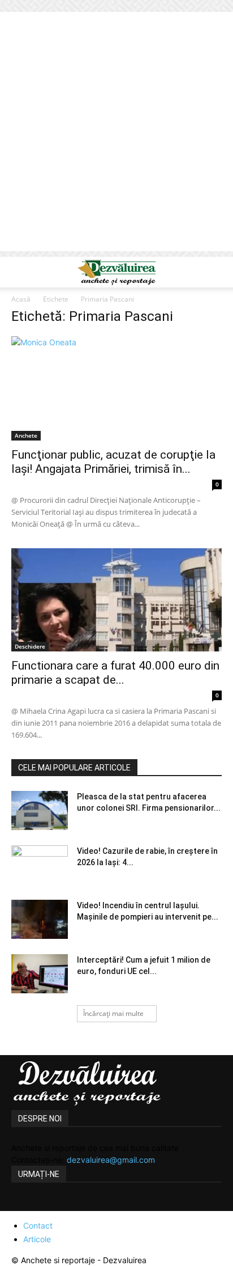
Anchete (26, 435)
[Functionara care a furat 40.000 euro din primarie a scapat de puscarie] (116, 599)
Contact (38, 1225)
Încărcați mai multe (113, 1013)
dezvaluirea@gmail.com (111, 1160)
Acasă (21, 299)
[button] (19, 272)
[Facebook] (21, 1204)
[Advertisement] (116, 134)
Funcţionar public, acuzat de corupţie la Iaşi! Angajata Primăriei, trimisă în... (113, 462)
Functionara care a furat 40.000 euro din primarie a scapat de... (115, 673)
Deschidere (30, 646)
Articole (37, 1239)
